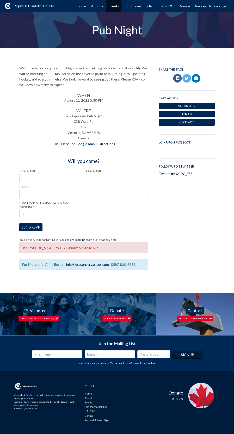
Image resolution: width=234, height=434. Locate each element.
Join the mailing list (139, 6)
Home (81, 6)
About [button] (96, 6)
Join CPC (166, 6)
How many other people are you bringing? (43, 205)
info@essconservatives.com (87, 264)
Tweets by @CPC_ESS (176, 174)
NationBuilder (31, 408)
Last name (94, 171)
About (88, 397)
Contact (186, 122)
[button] (177, 78)
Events (113, 6)
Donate (184, 6)
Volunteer (186, 106)
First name (27, 171)
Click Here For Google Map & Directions (83, 144)
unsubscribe (77, 240)
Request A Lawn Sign (211, 6)
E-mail (24, 186)
